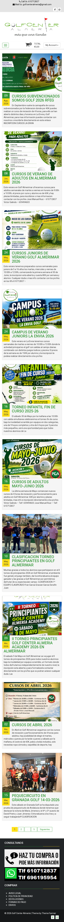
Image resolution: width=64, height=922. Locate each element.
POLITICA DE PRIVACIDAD (21, 896)
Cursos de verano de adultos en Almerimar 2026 (34, 178)
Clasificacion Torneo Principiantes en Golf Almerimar (33, 561)
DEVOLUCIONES (16, 899)
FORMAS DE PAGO (17, 902)
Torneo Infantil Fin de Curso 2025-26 (33, 409)
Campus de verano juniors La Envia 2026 (33, 334)
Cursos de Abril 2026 (32, 725)
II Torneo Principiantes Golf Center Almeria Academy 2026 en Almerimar (30, 645)
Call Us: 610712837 (30, 1)
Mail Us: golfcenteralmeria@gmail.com (33, 4)
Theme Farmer (49, 913)
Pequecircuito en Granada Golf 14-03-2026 (36, 798)
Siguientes (45, 829)
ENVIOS (12, 905)
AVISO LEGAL (15, 893)
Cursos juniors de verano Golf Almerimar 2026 (35, 257)
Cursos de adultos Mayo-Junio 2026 (30, 484)
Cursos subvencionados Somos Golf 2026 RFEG (36, 98)
